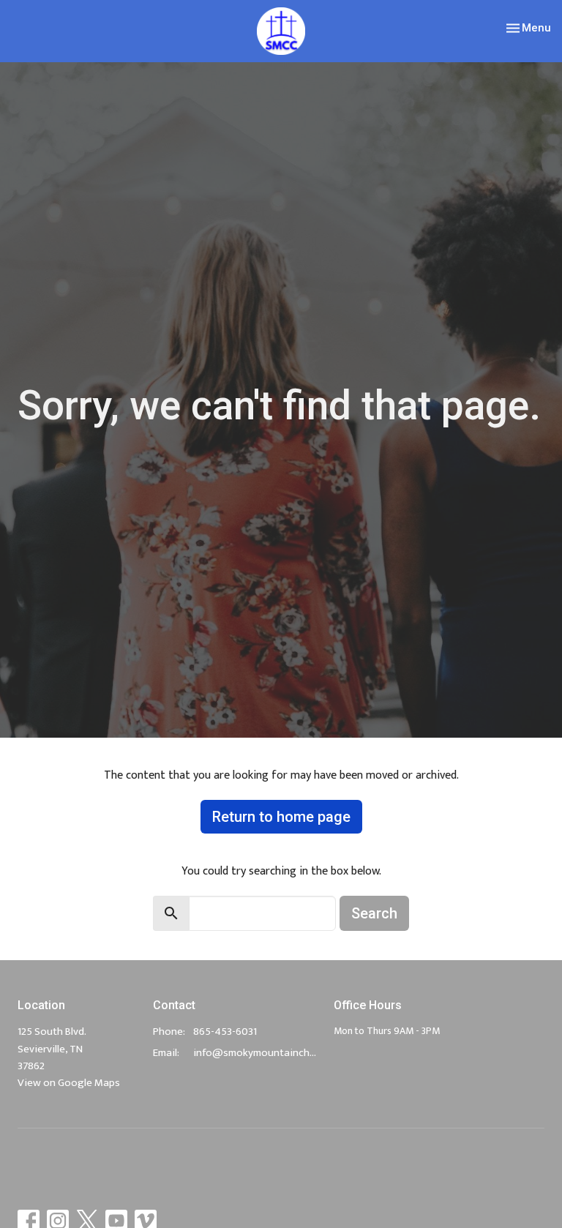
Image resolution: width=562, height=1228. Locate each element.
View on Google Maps (69, 1083)
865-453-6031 (225, 1031)
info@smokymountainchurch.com (256, 1052)
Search (374, 913)
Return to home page (281, 816)
